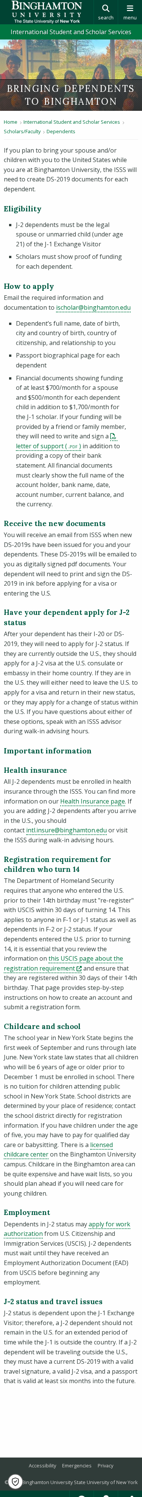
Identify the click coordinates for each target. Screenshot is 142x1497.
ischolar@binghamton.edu (93, 307)
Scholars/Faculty (22, 131)
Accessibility (42, 1465)
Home (10, 121)
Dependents (61, 131)
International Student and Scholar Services (71, 32)
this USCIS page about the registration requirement (63, 963)
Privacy (105, 1465)
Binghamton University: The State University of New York (47, 12)
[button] (15, 1481)
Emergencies (77, 1465)
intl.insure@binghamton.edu (66, 830)
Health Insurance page (92, 801)
